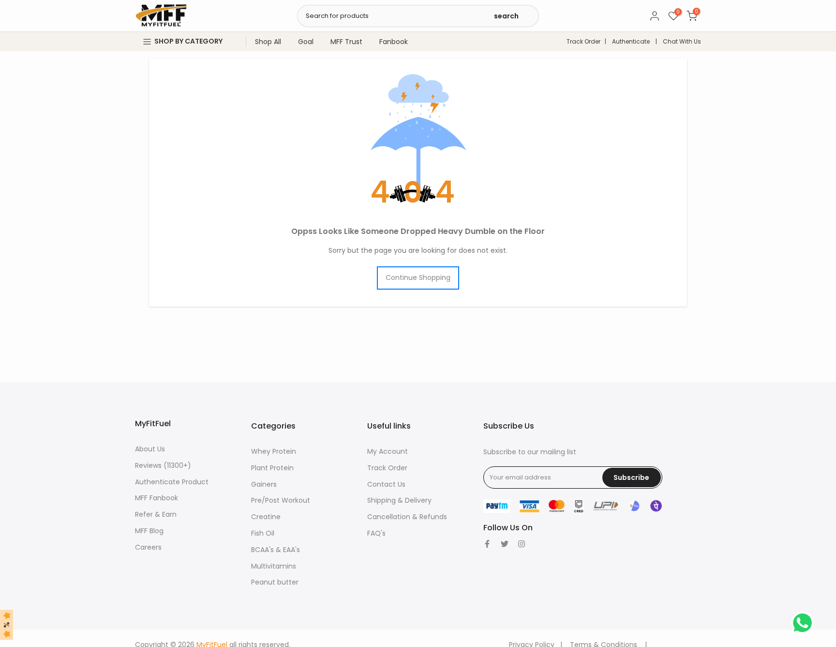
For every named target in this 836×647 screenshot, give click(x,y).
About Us (150, 449)
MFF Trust (346, 41)
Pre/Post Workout (280, 500)
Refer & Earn (156, 514)
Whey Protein (273, 451)
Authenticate (631, 41)
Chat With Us (682, 41)
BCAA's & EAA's (275, 550)
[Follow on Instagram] (521, 544)
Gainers (264, 484)
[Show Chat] (804, 622)
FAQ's (376, 533)
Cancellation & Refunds (407, 517)
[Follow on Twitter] (504, 544)
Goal (306, 41)
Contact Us (386, 484)
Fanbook (393, 41)
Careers (148, 547)
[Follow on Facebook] (487, 544)
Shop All (268, 41)
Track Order (583, 41)
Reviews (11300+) (163, 465)
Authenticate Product (172, 482)
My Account (387, 451)
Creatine (266, 517)
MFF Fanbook (156, 498)
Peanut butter (275, 582)
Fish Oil (262, 533)
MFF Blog (149, 531)
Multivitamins (273, 566)
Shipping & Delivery (399, 500)
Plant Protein (272, 468)
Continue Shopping (418, 277)
